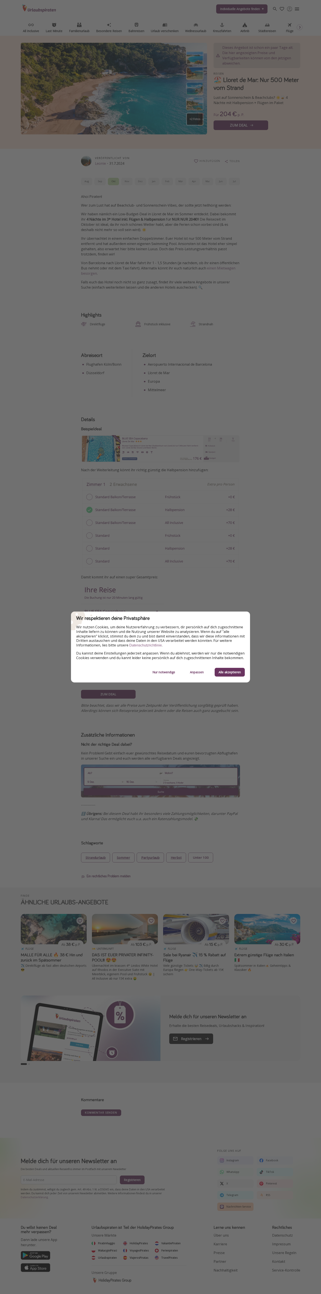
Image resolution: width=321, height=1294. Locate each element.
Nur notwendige (163, 672)
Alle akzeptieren (230, 672)
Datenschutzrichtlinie (145, 645)
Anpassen (197, 672)
